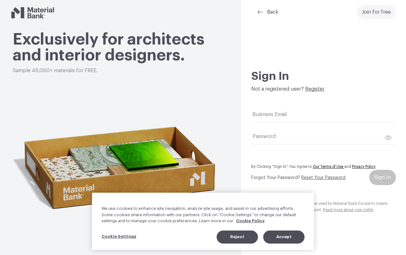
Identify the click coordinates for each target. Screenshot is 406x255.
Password (264, 136)
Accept (284, 237)
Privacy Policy (364, 167)
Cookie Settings (119, 236)
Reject (237, 237)
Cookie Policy (250, 221)
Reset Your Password (323, 178)
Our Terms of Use (328, 167)
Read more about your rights (348, 210)
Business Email (269, 114)
